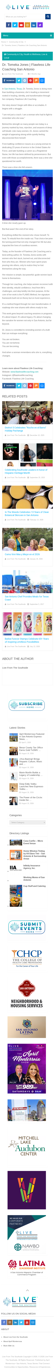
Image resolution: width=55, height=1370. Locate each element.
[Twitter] (21, 1322)
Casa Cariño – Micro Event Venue (33, 842)
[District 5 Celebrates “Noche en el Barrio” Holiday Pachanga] (27, 412)
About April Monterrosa (12, 1341)
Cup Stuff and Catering (34, 886)
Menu (5, 35)
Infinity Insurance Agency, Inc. (31, 867)
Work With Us (8, 1346)
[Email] (32, 1322)
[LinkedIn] (15, 1322)
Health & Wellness (32, 54)
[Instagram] (9, 1322)
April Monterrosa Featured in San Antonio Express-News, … (31, 736)
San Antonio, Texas (13, 89)
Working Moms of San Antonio (34, 878)
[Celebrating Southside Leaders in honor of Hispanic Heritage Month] (27, 454)
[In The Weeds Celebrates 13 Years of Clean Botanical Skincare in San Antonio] (27, 497)
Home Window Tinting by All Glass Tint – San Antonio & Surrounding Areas (34, 855)
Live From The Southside (13, 74)
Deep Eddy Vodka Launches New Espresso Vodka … (31, 786)
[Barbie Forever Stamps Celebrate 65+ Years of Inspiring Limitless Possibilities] (27, 623)
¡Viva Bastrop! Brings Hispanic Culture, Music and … (30, 761)
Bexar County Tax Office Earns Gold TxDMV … (31, 748)
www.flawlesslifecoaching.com (24, 372)
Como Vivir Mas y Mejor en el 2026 (22, 554)
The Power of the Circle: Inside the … (30, 798)
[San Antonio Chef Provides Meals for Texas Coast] (27, 581)
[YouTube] (27, 1322)
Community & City (14, 54)
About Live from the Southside (15, 1337)
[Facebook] (4, 1322)
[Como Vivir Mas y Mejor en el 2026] (27, 539)
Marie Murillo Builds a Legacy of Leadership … (31, 773)
